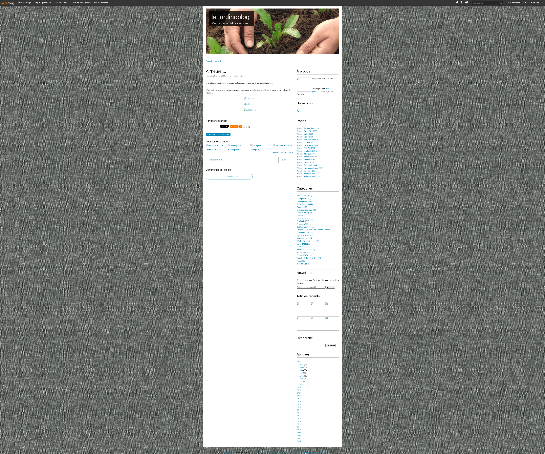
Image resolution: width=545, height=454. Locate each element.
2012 (299, 424)
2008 (299, 435)
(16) (305, 227)
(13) (308, 241)
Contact (218, 61)
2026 (299, 362)
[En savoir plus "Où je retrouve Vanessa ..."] (318, 323)
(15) (315, 230)
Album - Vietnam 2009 (306, 174)
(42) (302, 207)
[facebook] (457, 2)
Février (302, 382)
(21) (302, 216)
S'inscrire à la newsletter (218, 134)
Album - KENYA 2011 (306, 148)
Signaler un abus (277, 453)
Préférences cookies (325, 453)
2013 (299, 421)
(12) (305, 252)
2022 (299, 396)
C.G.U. (288, 453)
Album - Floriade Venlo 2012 (308, 140)
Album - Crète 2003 (305, 134)
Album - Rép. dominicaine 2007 (310, 168)
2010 (299, 430)
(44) (305, 204)
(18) (303, 224)
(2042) (304, 196)
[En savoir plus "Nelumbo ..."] (332, 323)
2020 (299, 401)
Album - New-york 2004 (307, 165)
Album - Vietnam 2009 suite (308, 176)
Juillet (301, 367)
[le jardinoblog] (304, 84)
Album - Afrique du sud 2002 (308, 128)
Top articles (257, 453)
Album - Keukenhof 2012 (307, 151)
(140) (304, 201)
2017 (299, 410)
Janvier (302, 384)
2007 (299, 438)
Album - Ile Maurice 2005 (307, 145)
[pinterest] (466, 2)
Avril (301, 376)
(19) (305, 221)
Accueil (209, 61)
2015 (299, 416)
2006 (299, 441)
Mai (301, 373)
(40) (306, 210)
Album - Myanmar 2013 (306, 162)
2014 (299, 418)
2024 (299, 390)
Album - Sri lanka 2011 (306, 171)
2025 (299, 387)
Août (301, 364)
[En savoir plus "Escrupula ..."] (332, 309)
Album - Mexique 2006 (306, 154)
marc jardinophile (228, 453)
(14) (304, 235)
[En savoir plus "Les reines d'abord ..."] (304, 309)
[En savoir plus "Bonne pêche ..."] (318, 309)
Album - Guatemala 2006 (307, 142)
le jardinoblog (230, 17)
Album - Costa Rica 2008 (307, 131)
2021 (299, 399)
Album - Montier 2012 (306, 159)
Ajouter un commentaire (229, 177)
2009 (299, 433)
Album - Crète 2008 (305, 137)
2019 (299, 404)
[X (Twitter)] (462, 2)
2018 (299, 407)
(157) (304, 198)
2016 (299, 413)
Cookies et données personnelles (305, 453)
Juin (301, 370)
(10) (304, 255)
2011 (298, 427)
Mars (301, 379)
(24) (304, 213)
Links (299, 179)
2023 (299, 393)
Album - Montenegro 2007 (307, 157)
